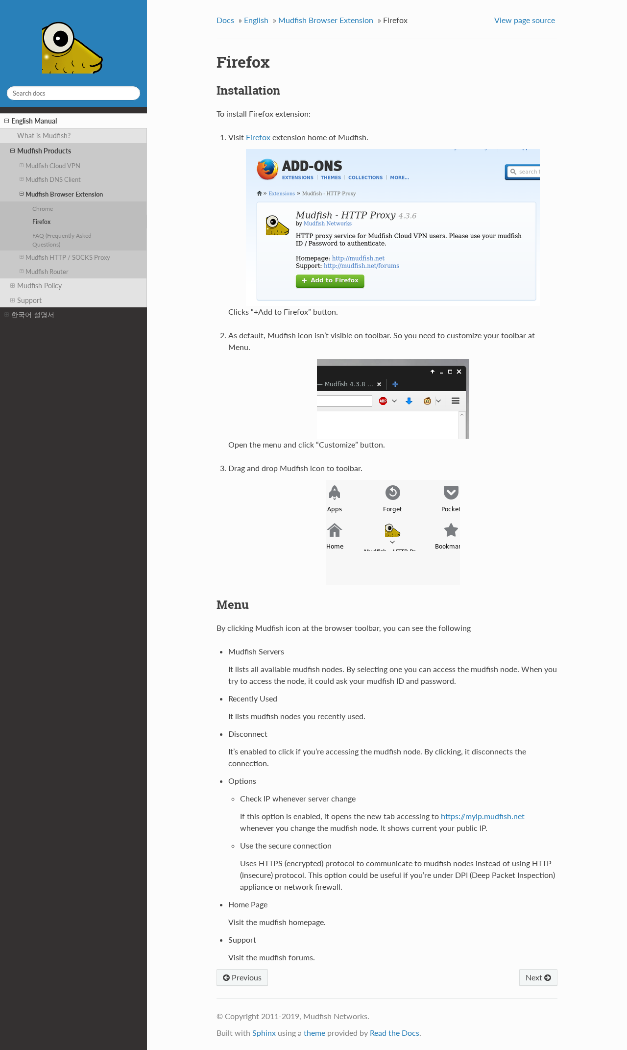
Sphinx (264, 1032)
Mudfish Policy (39, 285)
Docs (225, 20)
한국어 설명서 (32, 314)
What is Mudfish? (44, 135)
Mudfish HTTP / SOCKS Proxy (67, 257)
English (256, 20)
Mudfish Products (44, 151)
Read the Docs (394, 1032)
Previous (246, 977)
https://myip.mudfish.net (483, 816)
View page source (524, 20)
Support (29, 300)
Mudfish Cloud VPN (52, 166)
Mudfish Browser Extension (64, 194)
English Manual (34, 121)
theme (314, 1032)
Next (535, 977)
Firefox (41, 221)
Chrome (42, 208)
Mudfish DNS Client (53, 179)
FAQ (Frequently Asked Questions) (62, 240)
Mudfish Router (47, 271)
